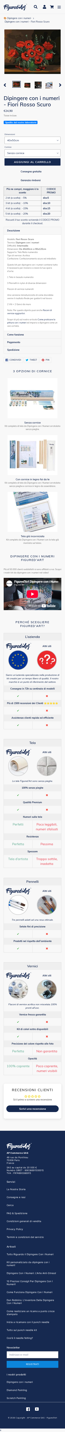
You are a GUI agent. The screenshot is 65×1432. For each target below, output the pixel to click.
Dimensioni (9, 134)
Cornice (8, 147)
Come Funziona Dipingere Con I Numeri (29, 1292)
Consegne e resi (16, 1197)
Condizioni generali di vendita (24, 1221)
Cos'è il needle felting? (20, 1338)
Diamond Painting (17, 1390)
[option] (16, 84)
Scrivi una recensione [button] (32, 1108)
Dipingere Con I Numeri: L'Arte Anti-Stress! (31, 1273)
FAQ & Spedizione (17, 1213)
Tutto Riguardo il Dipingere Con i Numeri (30, 1254)
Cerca (10, 1205)
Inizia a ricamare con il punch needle (28, 1322)
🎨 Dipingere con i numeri (17, 18)
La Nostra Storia (16, 1189)
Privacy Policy (15, 1229)
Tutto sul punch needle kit (22, 1330)
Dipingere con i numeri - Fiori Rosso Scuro (27, 21)
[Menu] (59, 6)
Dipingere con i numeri (20, 1382)
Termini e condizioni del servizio (25, 1237)
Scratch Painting (16, 1398)
